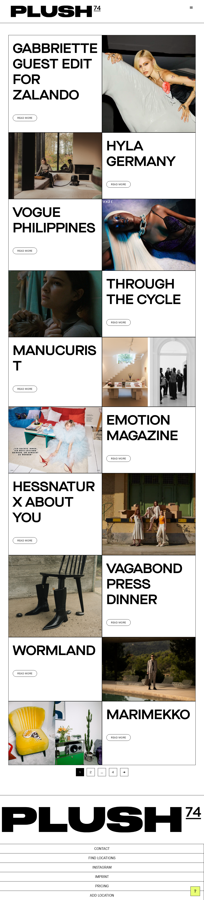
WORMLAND (54, 651)
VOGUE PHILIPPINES (54, 221)
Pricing (102, 886)
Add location (102, 895)
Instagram (102, 867)
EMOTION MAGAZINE (142, 428)
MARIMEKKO (148, 715)
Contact (102, 848)
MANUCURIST (54, 359)
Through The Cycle (143, 292)
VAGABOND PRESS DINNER (144, 584)
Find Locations (102, 858)
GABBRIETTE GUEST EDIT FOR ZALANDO (55, 72)
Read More (24, 118)
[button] (191, 7)
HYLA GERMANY (141, 154)
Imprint (102, 876)
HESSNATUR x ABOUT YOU (54, 502)
